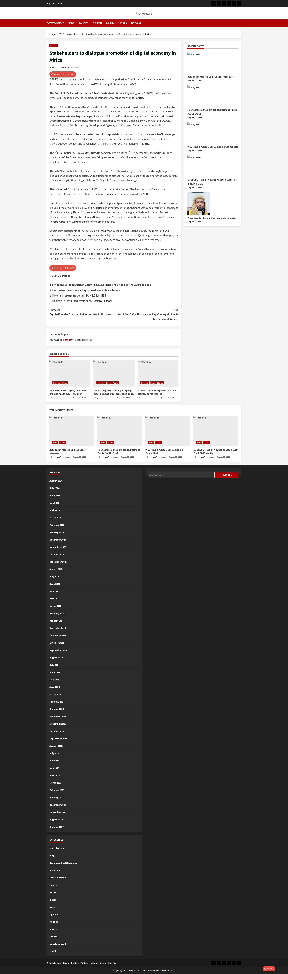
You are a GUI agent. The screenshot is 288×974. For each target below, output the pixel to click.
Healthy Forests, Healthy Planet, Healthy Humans (82, 300)
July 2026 (54, 487)
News (71, 23)
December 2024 (58, 628)
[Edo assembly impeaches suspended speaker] (199, 203)
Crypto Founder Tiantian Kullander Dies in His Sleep (81, 312)
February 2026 (57, 524)
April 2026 (55, 510)
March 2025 (55, 605)
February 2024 (57, 701)
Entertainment (55, 23)
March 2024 (55, 694)
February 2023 (57, 790)
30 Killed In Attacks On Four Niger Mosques (211, 76)
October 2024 (57, 642)
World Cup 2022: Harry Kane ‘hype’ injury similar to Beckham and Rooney (147, 314)
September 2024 (58, 650)
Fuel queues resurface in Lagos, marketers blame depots (86, 290)
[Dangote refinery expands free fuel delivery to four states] (158, 373)
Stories (160, 383)
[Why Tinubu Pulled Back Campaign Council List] (199, 133)
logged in (67, 339)
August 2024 (56, 657)
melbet (53, 899)
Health (53, 885)
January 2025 (57, 620)
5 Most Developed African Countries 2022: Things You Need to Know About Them (102, 284)
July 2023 (54, 753)
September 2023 (58, 738)
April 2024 (55, 686)
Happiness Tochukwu (60, 398)
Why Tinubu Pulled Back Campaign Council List (213, 146)
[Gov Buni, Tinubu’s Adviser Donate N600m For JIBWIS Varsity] (199, 166)
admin (53, 67)
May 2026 (54, 502)
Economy (54, 46)
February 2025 (57, 613)
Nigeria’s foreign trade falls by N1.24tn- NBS (79, 295)
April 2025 (55, 598)
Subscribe (227, 475)
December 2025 (58, 539)
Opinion (97, 23)
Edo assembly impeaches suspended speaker (212, 218)
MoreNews (154, 970)
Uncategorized (58, 943)
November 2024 (58, 635)
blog (52, 855)
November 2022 (58, 812)
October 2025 (57, 554)
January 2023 (57, 797)
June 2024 (55, 672)
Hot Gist (136, 23)
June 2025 (55, 583)
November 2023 (58, 723)
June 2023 (55, 760)
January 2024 (57, 709)
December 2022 (58, 804)
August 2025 (56, 569)
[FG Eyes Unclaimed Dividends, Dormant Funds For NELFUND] (199, 96)
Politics (83, 23)
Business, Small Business (63, 862)
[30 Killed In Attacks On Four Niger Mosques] (199, 63)
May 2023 (54, 768)
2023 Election (57, 848)
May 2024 (54, 679)
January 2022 (57, 826)
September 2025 (58, 561)
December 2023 (58, 716)
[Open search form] (241, 23)
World (110, 23)
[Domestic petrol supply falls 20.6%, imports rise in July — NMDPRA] (70, 373)
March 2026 (55, 517)
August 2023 (56, 745)
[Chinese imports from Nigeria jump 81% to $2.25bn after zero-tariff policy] (113, 373)
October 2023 (57, 731)
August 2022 (56, 819)
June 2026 (55, 495)
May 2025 (54, 591)
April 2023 (55, 775)
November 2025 (58, 546)
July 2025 (54, 576)
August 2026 (56, 480)
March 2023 (55, 782)
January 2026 (57, 532)
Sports (122, 23)
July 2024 (54, 664)
